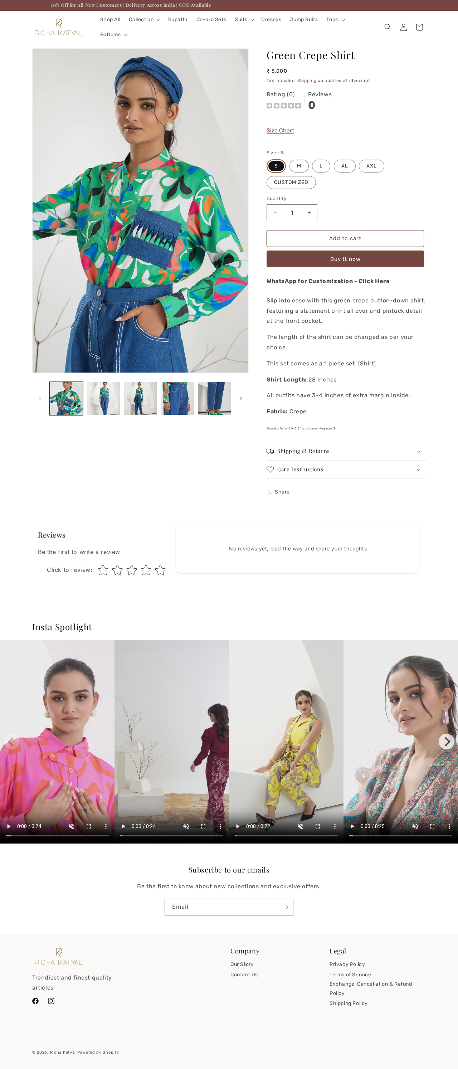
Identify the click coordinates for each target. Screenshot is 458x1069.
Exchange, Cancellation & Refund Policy (371, 988)
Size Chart (280, 130)
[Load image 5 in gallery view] (214, 398)
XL (344, 166)
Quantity (276, 198)
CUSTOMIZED (291, 182)
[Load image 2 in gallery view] (103, 398)
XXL (371, 166)
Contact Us (244, 975)
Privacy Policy (347, 964)
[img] (284, 106)
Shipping (307, 80)
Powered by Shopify (98, 1052)
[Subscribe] (285, 907)
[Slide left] (40, 398)
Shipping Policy (349, 1003)
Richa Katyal (63, 1052)
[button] (144, 19)
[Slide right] (241, 398)
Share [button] (282, 492)
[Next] (446, 741)
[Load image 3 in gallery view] (140, 398)
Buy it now (345, 259)
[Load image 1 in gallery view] (66, 398)
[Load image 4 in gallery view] (177, 398)
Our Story (242, 964)
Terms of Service (350, 975)
